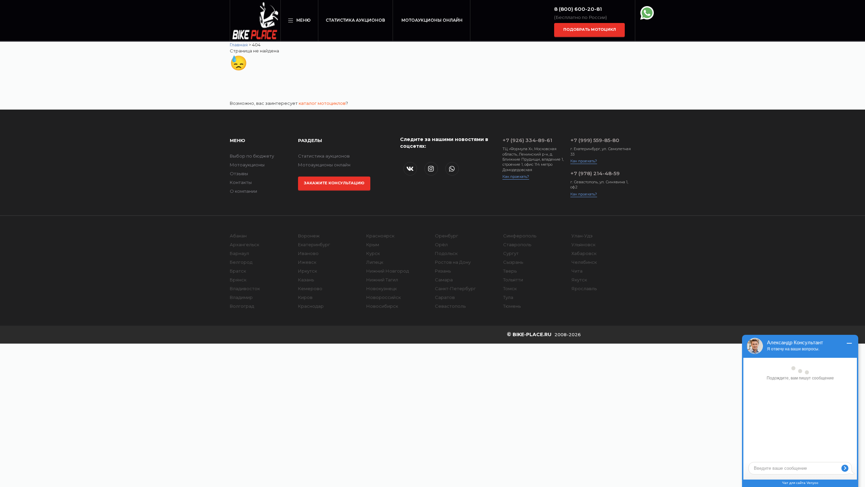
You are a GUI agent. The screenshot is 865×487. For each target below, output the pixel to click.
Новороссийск (383, 297)
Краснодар (311, 306)
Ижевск (307, 262)
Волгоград (242, 306)
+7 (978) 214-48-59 (595, 173)
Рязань (443, 271)
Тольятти (513, 279)
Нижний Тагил (382, 279)
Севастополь (450, 306)
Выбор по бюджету (252, 156)
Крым (372, 244)
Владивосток (245, 288)
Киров (305, 297)
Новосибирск (382, 306)
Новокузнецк (381, 288)
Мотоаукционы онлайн (432, 20)
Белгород (241, 262)
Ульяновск (583, 244)
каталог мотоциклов (322, 103)
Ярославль (584, 288)
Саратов (445, 297)
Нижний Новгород (387, 271)
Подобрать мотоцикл (589, 29)
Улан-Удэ (582, 235)
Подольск (446, 253)
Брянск (238, 279)
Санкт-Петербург (455, 288)
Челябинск (584, 262)
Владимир (241, 297)
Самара (444, 279)
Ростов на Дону (453, 262)
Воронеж (309, 235)
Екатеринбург (314, 244)
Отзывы (239, 173)
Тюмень (512, 306)
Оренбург (446, 235)
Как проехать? (515, 176)
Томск (510, 288)
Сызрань (513, 262)
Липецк (374, 262)
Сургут (511, 253)
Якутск (579, 279)
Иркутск (307, 271)
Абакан (238, 235)
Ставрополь (517, 244)
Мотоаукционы (247, 164)
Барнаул (239, 253)
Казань (306, 279)
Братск (238, 271)
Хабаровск (583, 253)
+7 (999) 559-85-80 (594, 140)
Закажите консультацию (334, 183)
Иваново (308, 253)
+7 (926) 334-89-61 (527, 140)
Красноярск (380, 235)
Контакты (241, 182)
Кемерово (310, 288)
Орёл (441, 244)
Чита (577, 271)
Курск (373, 253)
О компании (243, 191)
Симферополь (519, 235)
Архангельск (244, 244)
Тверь (510, 271)
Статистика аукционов (355, 20)
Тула (508, 297)
